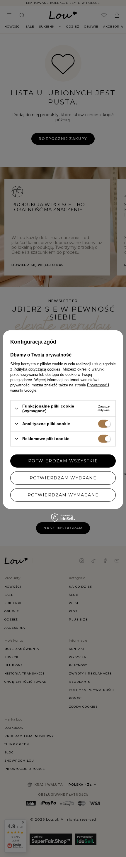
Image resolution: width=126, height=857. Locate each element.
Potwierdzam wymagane (63, 495)
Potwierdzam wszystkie (63, 461)
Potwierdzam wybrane (63, 478)
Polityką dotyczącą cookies (36, 369)
